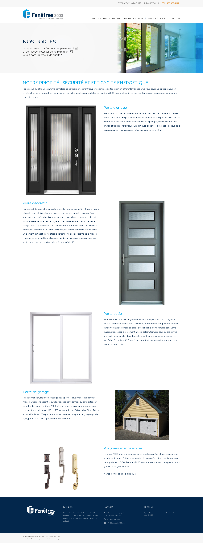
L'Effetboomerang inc (52, 539)
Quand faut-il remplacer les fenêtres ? (159, 513)
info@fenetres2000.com (116, 523)
